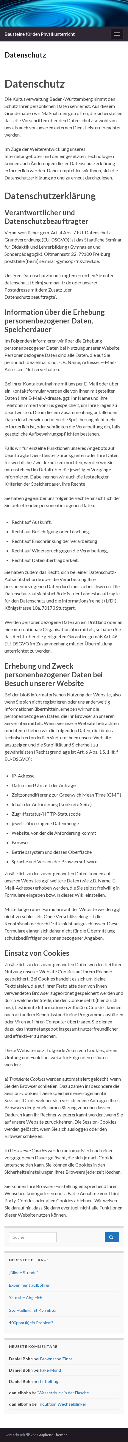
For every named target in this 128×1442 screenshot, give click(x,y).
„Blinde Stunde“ (23, 1272)
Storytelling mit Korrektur (33, 1310)
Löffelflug (49, 1381)
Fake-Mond (50, 1370)
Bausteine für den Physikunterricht (39, 34)
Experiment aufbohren (30, 1285)
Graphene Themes (52, 1434)
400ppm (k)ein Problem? (31, 1322)
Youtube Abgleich (25, 1297)
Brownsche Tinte (56, 1358)
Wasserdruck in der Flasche (63, 1392)
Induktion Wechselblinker (62, 1404)
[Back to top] (114, 1428)
